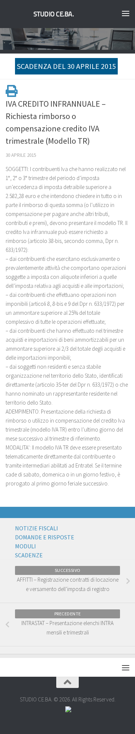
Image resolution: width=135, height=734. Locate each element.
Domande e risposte (44, 537)
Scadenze (29, 555)
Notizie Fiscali (36, 528)
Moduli (25, 546)
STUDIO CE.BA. (53, 14)
